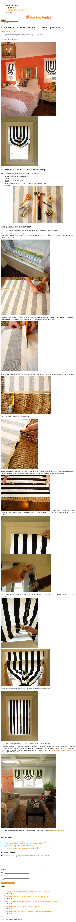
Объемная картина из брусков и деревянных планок (37, 911)
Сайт (2, 879)
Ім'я (2, 872)
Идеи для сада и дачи (11, 5)
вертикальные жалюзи (59, 750)
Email (3, 876)
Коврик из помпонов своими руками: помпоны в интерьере (31, 891)
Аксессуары (8, 12)
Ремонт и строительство (15, 10)
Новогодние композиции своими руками (17, 845)
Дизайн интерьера (10, 7)
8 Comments (8, 893)
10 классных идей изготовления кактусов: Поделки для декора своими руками (29, 847)
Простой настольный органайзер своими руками (36, 896)
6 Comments (8, 898)
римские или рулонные (56, 830)
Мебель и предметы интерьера (17, 9)
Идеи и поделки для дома (8, 31)
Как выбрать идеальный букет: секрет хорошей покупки (22, 848)
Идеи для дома (9, 4)
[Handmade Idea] (38, 17)
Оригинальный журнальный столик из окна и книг (40, 901)
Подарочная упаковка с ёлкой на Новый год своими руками (23, 843)
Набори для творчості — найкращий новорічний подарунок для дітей (26, 842)
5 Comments (8, 908)
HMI (2, 916)
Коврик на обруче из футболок (30, 906)
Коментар (4, 869)
